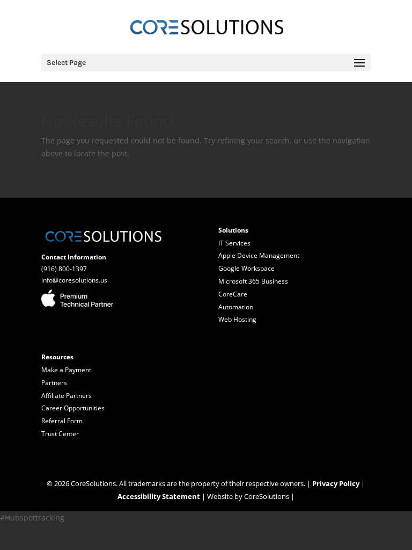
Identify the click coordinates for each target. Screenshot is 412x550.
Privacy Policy (335, 483)
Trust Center (60, 433)
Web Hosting (237, 319)
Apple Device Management (258, 255)
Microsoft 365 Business (253, 281)
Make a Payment (66, 369)
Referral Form (62, 420)
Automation (235, 307)
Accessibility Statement (158, 496)
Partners (54, 382)
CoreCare (232, 294)
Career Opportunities (73, 407)
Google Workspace (246, 268)
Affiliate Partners (66, 395)
